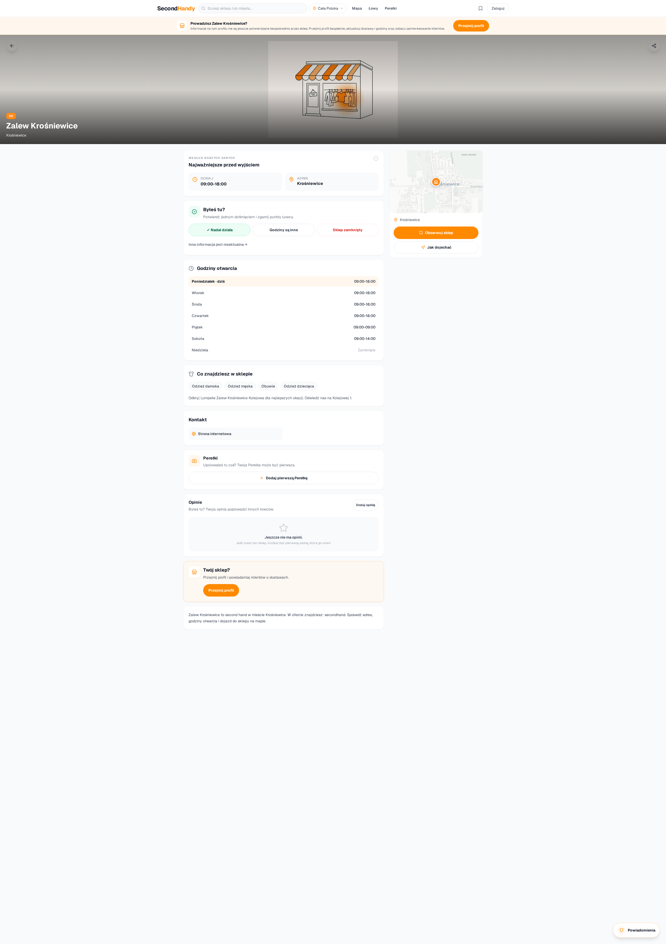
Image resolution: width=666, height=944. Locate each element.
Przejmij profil (221, 590)
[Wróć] (12, 45)
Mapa (357, 8)
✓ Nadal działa (220, 230)
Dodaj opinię (365, 505)
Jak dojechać (439, 247)
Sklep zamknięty (347, 230)
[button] (436, 181)
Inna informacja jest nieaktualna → (218, 244)
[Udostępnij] (654, 45)
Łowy (373, 8)
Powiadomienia (641, 930)
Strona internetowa (214, 433)
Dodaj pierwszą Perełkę (287, 478)
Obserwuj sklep (439, 232)
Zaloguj (498, 8)
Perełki (391, 8)
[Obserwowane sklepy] (480, 8)
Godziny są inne (284, 230)
